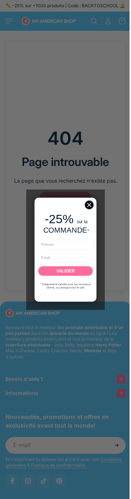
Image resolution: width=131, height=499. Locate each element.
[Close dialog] (87, 204)
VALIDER (64, 271)
